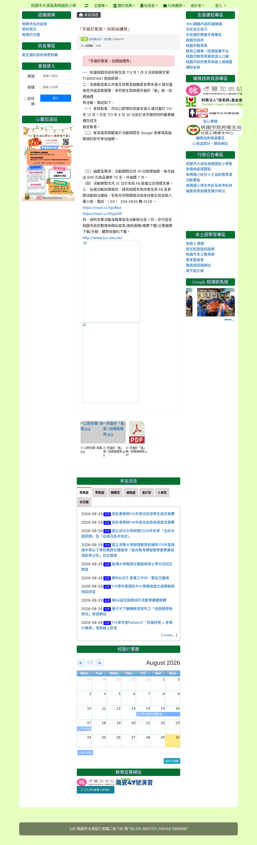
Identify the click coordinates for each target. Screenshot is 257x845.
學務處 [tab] (99, 492)
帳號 (31, 76)
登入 (56, 98)
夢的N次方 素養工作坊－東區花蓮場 (140, 578)
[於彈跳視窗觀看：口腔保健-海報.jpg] (92, 432)
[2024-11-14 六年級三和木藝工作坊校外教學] (216, 302)
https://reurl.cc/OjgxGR (102, 213)
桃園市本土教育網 (200, 254)
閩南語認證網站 (198, 265)
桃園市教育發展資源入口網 (207, 56)
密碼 (31, 87)
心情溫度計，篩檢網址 (210, 143)
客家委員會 (195, 260)
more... (169, 635)
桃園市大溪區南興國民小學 (53, 5)
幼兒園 (107, 39)
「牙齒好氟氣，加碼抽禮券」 (105, 29)
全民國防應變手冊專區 (204, 34)
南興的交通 (31, 34)
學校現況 (29, 29)
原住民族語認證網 (200, 249)
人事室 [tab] (162, 492)
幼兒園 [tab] (84, 502)
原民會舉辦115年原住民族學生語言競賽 (143, 514)
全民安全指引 (196, 29)
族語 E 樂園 (195, 243)
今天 (90, 663)
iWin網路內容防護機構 (204, 24)
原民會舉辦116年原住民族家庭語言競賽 (143, 522)
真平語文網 (195, 271)
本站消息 (90, 15)
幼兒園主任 (95, 39)
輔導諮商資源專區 (210, 138)
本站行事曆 (85, 752)
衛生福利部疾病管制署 (40, 55)
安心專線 (210, 121)
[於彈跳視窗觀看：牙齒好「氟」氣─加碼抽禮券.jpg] (114, 432)
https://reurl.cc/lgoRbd (102, 207)
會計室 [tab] (146, 492)
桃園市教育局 (196, 45)
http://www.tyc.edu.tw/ (102, 237)
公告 (107, 514)
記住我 (31, 101)
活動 (84, 39)
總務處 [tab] (130, 492)
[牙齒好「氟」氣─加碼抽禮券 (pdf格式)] (137, 432)
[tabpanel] (128, 574)
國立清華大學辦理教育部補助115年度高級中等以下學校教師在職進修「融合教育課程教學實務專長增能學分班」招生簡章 (128, 550)
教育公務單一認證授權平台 (207, 51)
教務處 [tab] (84, 492)
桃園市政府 (195, 40)
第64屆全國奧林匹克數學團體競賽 (139, 600)
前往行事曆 (172, 761)
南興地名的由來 (34, 24)
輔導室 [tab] (115, 492)
